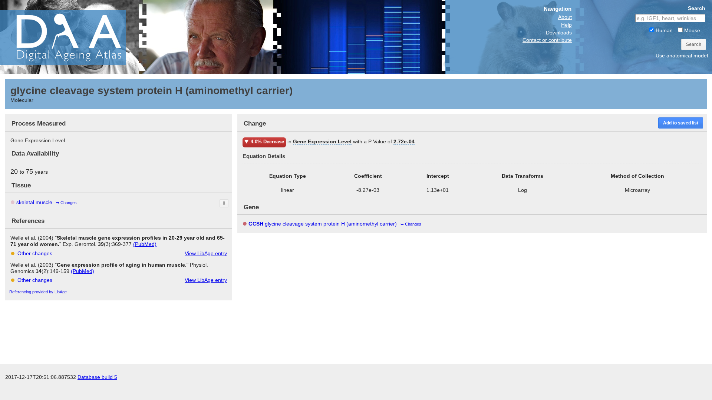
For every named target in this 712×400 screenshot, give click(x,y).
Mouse (691, 30)
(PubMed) (144, 244)
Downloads (559, 33)
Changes (68, 202)
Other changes (34, 253)
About (565, 17)
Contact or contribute (547, 40)
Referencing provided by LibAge (38, 292)
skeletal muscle (34, 202)
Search (693, 44)
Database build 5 (97, 377)
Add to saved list (680, 123)
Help (566, 25)
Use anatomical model (682, 56)
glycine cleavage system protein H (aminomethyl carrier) (322, 224)
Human (663, 30)
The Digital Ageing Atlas (74, 37)
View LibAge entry (206, 253)
